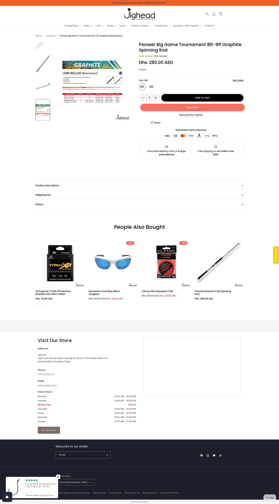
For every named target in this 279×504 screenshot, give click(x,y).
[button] (72, 26)
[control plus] (157, 98)
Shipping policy (150, 493)
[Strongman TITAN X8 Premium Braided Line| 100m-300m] (60, 262)
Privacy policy (115, 493)
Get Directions (49, 430)
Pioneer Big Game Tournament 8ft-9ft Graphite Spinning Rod (91, 36)
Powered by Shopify (80, 493)
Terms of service (132, 493)
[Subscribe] (107, 455)
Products (50, 36)
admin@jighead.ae (47, 385)
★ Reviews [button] (276, 255)
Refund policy (99, 493)
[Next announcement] (222, 3)
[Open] (7, 497)
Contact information (169, 493)
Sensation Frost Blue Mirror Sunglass (104, 293)
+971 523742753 (46, 374)
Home (39, 36)
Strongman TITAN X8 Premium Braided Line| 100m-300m (53, 293)
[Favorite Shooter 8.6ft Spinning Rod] (219, 262)
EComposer (144, 502)
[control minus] (142, 98)
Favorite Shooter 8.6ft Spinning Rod (213, 293)
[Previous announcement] (56, 3)
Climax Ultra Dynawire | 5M (157, 291)
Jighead (67, 493)
